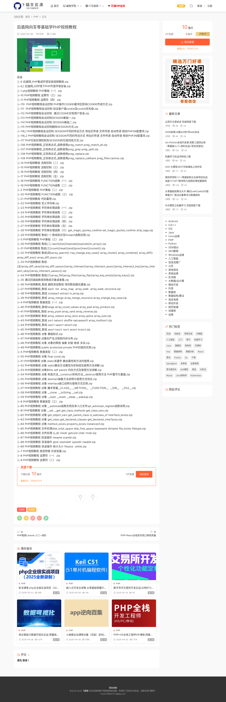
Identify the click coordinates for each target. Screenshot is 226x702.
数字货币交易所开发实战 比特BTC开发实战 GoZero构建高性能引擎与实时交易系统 (133, 588)
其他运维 (173, 273)
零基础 (32, 509)
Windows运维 (176, 254)
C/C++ (172, 225)
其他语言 (173, 269)
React (200, 351)
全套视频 (195, 363)
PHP (41, 34)
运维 (170, 314)
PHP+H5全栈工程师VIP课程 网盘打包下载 (133, 634)
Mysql (169, 375)
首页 (56, 5)
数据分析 (190, 351)
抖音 (170, 288)
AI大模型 (184, 369)
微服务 (178, 345)
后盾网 (22, 509)
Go (186, 357)
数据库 (172, 292)
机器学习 (198, 339)
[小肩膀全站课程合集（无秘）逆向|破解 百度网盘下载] (87, 613)
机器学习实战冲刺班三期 (178, 156)
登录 (25, 660)
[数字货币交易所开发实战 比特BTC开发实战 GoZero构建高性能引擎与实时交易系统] (134, 566)
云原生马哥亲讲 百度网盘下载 (180, 121)
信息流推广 (174, 262)
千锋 (194, 357)
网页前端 (173, 307)
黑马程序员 (171, 369)
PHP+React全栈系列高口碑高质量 (138, 535)
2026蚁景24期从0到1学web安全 (182, 132)
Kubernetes (196, 375)
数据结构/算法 (176, 295)
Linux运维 (174, 236)
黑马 (188, 339)
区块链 (172, 277)
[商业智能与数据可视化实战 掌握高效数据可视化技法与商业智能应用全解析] (39, 613)
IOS (170, 228)
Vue (168, 351)
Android (173, 221)
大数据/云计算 (176, 280)
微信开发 (173, 284)
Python (172, 243)
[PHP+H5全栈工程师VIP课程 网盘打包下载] (134, 613)
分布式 (203, 369)
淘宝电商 (173, 299)
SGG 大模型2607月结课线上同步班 (183, 166)
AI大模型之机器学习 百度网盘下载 (182, 205)
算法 (168, 357)
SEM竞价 (173, 247)
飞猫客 (29, 6)
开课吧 (198, 345)
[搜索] (191, 5)
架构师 (188, 345)
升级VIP (202, 34)
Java (171, 232)
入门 (180, 339)
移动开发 (173, 303)
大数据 (199, 333)
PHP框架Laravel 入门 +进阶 (31, 535)
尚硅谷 (177, 333)
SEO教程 (173, 251)
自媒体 (172, 310)
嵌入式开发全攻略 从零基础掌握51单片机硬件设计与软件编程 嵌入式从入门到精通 (86, 588)
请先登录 (144, 474)
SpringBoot (171, 363)
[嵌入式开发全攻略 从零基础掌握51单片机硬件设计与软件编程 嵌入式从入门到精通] (87, 566)
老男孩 (184, 363)
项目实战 (188, 333)
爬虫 (194, 369)
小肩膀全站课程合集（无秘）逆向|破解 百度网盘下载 (86, 634)
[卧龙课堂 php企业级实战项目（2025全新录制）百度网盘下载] (39, 566)
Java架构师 (181, 375)
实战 (168, 333)
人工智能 (173, 258)
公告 (170, 266)
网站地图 (113, 688)
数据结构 (178, 351)
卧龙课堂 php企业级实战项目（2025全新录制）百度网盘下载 (38, 588)
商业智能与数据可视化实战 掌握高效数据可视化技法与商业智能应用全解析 (39, 634)
